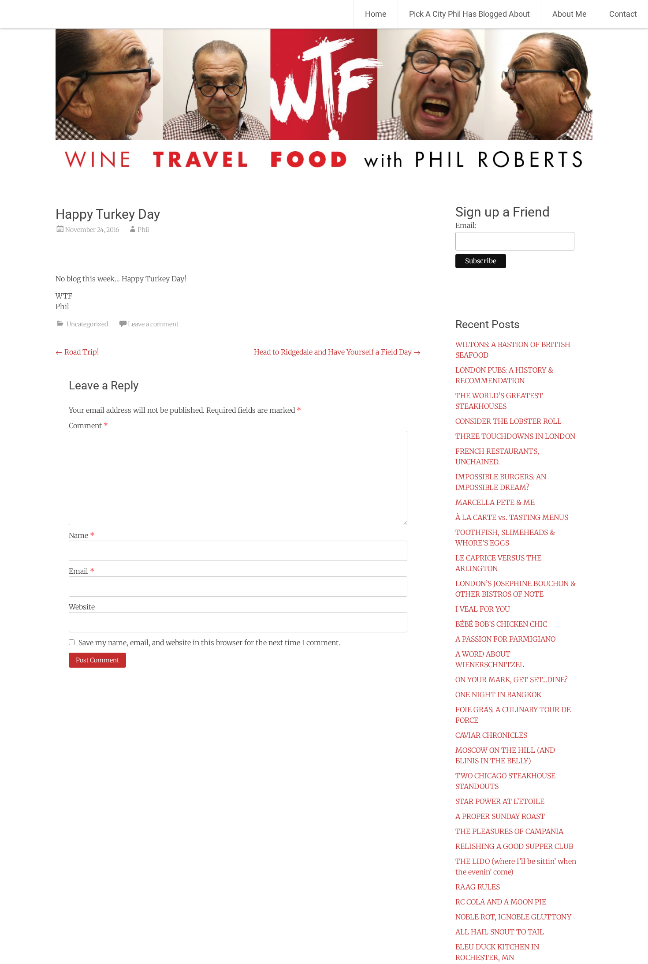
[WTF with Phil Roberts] (61, 14)
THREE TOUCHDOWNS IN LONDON (515, 436)
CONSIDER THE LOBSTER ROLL (508, 421)
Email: (466, 225)
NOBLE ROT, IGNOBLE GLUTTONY (513, 916)
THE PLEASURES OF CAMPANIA (509, 831)
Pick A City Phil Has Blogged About (469, 14)
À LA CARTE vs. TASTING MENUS (511, 517)
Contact (623, 14)
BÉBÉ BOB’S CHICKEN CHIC (501, 624)
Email (81, 571)
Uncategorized (87, 324)
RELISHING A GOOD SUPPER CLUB (514, 846)
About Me (569, 14)
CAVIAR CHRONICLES (491, 735)
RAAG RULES (477, 886)
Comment (88, 425)
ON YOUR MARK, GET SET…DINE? (511, 679)
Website (82, 606)
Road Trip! (77, 351)
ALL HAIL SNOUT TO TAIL (499, 931)
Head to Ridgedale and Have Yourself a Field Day (337, 351)
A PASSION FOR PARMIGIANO (505, 639)
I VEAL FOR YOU (482, 609)
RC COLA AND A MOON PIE (500, 901)
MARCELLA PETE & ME (495, 502)
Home (376, 14)
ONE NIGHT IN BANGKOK (498, 694)
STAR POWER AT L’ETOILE (499, 801)
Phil (143, 230)
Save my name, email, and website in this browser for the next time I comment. (209, 642)
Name (81, 535)
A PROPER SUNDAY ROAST (500, 816)
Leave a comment (153, 324)
